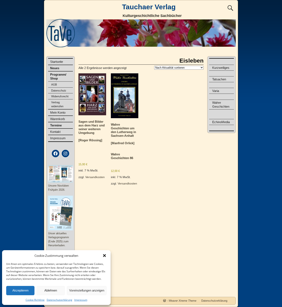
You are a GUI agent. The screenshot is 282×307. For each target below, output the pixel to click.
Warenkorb (57, 119)
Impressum (80, 300)
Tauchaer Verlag (149, 7)
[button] (104, 255)
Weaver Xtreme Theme (182, 300)
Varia (215, 91)
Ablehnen (50, 290)
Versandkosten (95, 177)
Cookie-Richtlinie (35, 300)
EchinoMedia (221, 122)
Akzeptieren (20, 290)
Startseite (56, 61)
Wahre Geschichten (220, 104)
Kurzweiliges (220, 67)
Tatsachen (219, 79)
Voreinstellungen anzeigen (86, 290)
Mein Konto (57, 112)
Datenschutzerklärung (59, 300)
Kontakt (55, 131)
